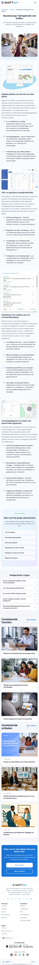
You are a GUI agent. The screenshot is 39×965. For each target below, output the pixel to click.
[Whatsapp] (23, 898)
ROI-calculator (6, 914)
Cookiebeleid (31, 961)
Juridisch (4, 934)
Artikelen (22, 906)
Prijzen (3, 912)
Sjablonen (4, 917)
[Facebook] (8, 898)
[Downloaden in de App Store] (12, 946)
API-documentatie (25, 920)
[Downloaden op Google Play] (26, 946)
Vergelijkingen (24, 909)
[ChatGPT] (11, 954)
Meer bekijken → (32, 727)
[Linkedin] (19, 898)
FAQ (21, 912)
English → (8, 962)
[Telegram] (30, 898)
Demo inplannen (19, 871)
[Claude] (15, 954)
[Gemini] (23, 954)
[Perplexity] (19, 954)
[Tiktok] (27, 898)
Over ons (4, 928)
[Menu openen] (35, 3)
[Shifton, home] (19, 885)
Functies (12, 9)
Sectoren (4, 909)
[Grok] (27, 954)
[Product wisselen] (19, 2)
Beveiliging (23, 917)
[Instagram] (11, 898)
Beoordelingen (24, 914)
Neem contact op (7, 931)
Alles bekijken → (31, 621)
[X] (15, 898)
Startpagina (5, 9)
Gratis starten (19, 865)
